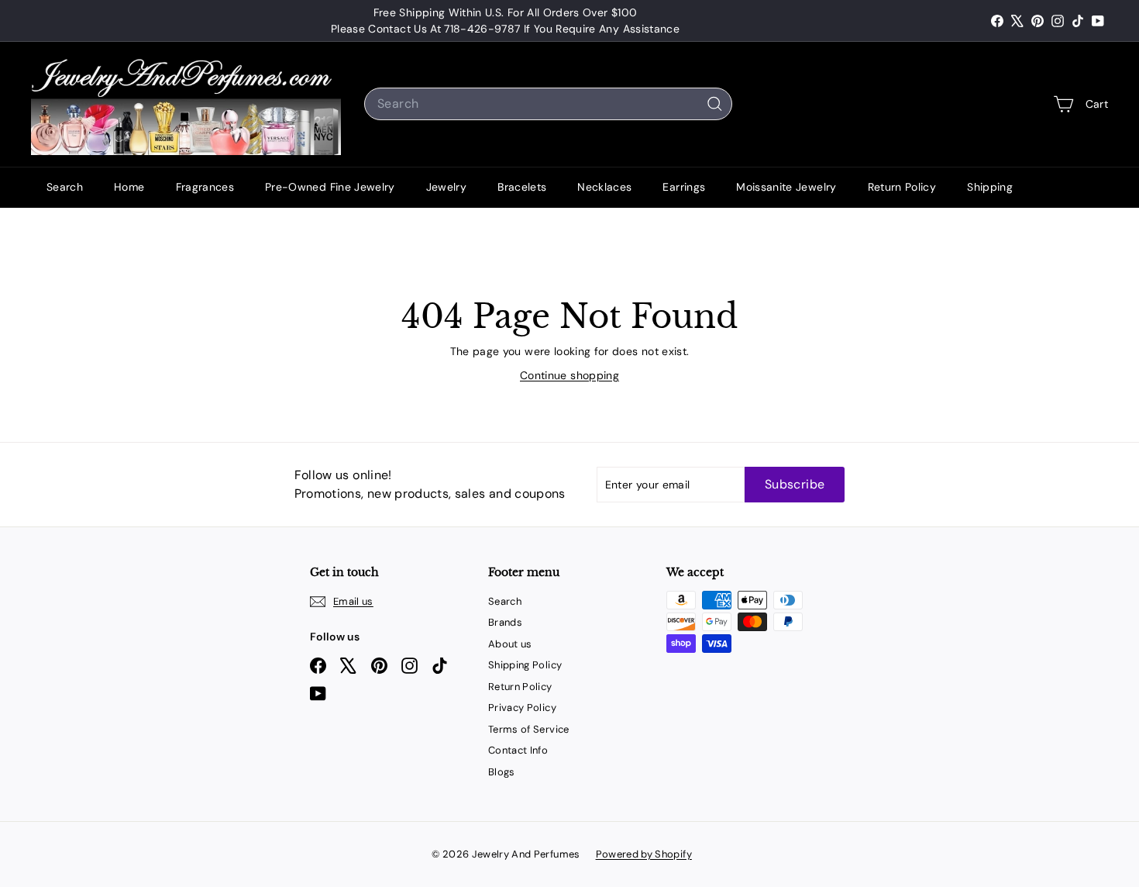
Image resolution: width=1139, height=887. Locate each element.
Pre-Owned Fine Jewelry (330, 187)
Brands (505, 622)
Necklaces (604, 187)
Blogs (501, 771)
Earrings (683, 187)
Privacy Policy (522, 707)
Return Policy (902, 187)
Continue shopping (569, 375)
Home (129, 187)
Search (64, 187)
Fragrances (205, 187)
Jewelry (446, 187)
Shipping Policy (525, 664)
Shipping (990, 187)
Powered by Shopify (644, 854)
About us (510, 644)
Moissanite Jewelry (786, 187)
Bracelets (521, 187)
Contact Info (518, 750)
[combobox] (548, 104)
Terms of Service (529, 729)
